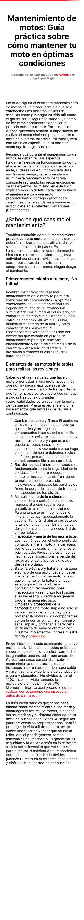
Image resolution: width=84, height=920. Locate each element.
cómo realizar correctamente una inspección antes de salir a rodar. (39, 691)
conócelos (37, 636)
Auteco (64, 75)
